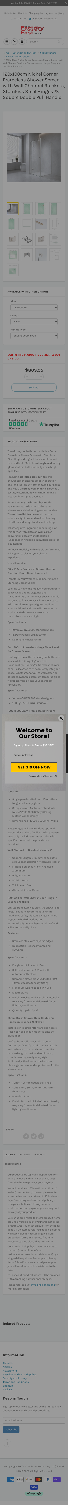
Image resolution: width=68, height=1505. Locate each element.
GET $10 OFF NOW (34, 767)
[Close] (61, 718)
